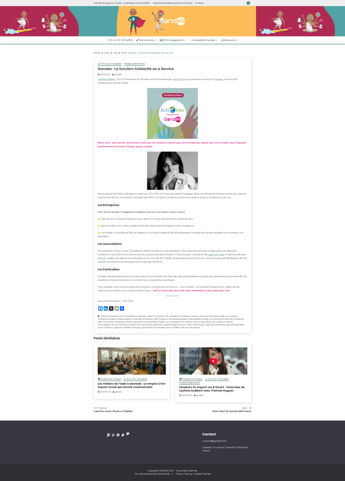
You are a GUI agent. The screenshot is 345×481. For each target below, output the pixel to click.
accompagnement (175, 322)
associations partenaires (152, 324)
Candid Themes (202, 474)
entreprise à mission (188, 316)
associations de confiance (213, 322)
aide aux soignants (229, 316)
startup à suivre (192, 322)
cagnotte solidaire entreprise (127, 327)
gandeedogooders (235, 324)
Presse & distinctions (134, 63)
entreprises (119, 322)
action (183, 324)
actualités (173, 316)
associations (139, 322)
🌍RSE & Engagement (172, 40)
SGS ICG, (102, 258)
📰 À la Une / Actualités (120, 40)
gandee (118, 74)
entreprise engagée (107, 319)
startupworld (134, 324)
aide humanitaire (105, 322)
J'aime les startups (109, 316)
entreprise (141, 316)
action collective (105, 327)
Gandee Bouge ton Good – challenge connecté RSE (122, 3)
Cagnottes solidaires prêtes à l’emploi (172, 3)
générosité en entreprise (153, 327)
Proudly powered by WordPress (152, 474)
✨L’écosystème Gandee (202, 40)
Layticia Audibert (107, 79)
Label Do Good (216, 254)
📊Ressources (228, 40)
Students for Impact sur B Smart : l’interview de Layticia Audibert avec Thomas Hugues (212, 388)
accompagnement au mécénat (112, 324)
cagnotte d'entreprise (215, 324)
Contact (199, 3)
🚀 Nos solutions (145, 40)
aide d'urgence (161, 319)
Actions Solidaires (127, 316)
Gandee (218, 79)
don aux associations (190, 327)
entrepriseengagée (178, 319)
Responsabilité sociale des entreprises (135, 319)
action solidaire (173, 327)
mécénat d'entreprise (209, 316)
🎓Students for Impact (109, 379)
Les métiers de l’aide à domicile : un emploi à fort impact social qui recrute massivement (131, 385)
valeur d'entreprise (195, 324)
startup (129, 322)
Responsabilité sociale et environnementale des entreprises (216, 319)
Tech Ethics (178, 79)
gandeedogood (172, 324)
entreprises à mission (156, 322)
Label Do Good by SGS (157, 316)
